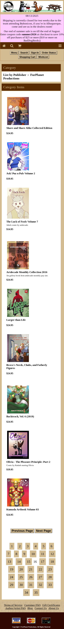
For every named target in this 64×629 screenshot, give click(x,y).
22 (40, 569)
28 (50, 577)
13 (9, 561)
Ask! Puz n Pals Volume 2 (20, 173)
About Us (53, 608)
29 (11, 585)
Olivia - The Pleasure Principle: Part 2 (28, 461)
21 (30, 569)
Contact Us (41, 608)
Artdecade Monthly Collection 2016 (26, 272)
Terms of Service (13, 605)
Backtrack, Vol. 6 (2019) (20, 416)
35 (36, 592)
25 (21, 577)
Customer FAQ (32, 605)
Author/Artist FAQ (15, 608)
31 (30, 585)
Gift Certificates (51, 605)
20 (21, 569)
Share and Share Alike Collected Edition (29, 128)
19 (11, 569)
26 (30, 577)
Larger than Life (16, 319)
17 (42, 561)
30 (21, 585)
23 (50, 569)
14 (19, 561)
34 (26, 592)
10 (33, 554)
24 (11, 577)
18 (52, 561)
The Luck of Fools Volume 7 (22, 221)
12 (52, 554)
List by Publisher (14, 74)
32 (40, 585)
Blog (30, 608)
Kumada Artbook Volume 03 (22, 509)
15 (28, 561)
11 (42, 554)
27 (40, 577)
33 (50, 585)
